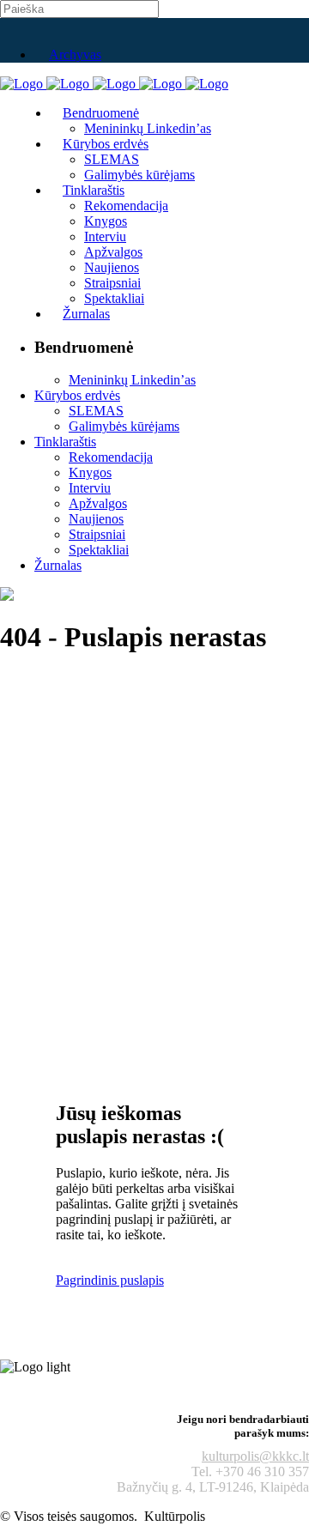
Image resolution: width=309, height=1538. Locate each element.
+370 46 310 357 (262, 1471)
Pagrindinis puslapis (110, 1280)
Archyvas (75, 54)
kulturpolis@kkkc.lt (255, 1456)
